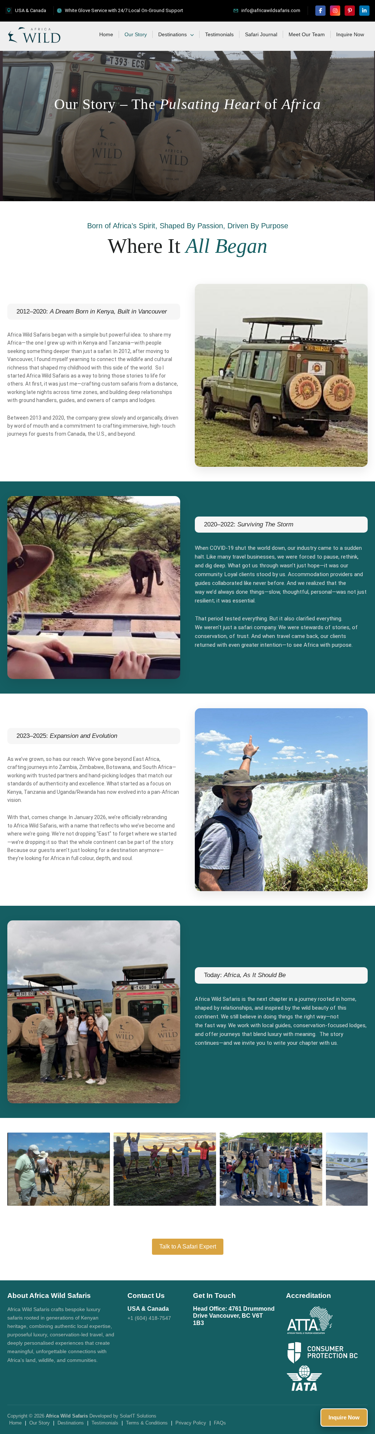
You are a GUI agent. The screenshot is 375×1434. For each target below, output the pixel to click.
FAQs (220, 1423)
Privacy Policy (190, 1423)
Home (106, 34)
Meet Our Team (307, 34)
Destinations (173, 34)
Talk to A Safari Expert (187, 1246)
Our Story (136, 34)
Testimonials (219, 34)
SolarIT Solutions (138, 1416)
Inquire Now (350, 34)
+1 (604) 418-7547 (149, 1318)
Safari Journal (261, 34)
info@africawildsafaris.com (270, 10)
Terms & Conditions (147, 1423)
